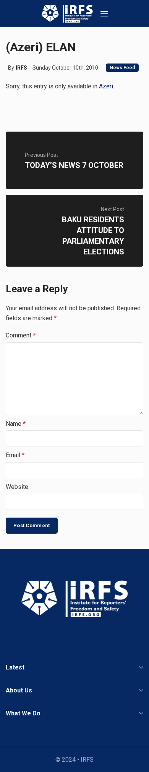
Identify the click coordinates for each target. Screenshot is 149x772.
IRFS (21, 68)
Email (15, 455)
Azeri (106, 86)
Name (16, 423)
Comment (21, 335)
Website (17, 486)
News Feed (122, 67)
